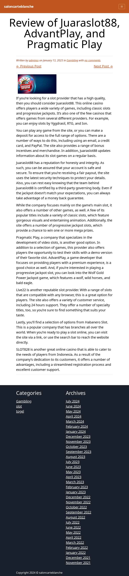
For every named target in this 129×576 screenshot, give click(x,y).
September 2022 (78, 512)
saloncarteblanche (19, 6)
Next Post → (103, 66)
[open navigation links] (122, 6)
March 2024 (75, 421)
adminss (34, 60)
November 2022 (78, 502)
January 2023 (76, 492)
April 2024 (73, 416)
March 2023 (75, 482)
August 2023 (75, 456)
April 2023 (73, 477)
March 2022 (75, 542)
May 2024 (73, 411)
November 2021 (78, 562)
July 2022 (72, 522)
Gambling (72, 60)
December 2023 (78, 436)
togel (20, 411)
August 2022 (75, 517)
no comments (92, 60)
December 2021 (78, 557)
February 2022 (77, 547)
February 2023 (77, 487)
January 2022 (76, 552)
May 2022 (73, 532)
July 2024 (72, 401)
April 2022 (73, 537)
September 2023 (78, 451)
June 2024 (73, 406)
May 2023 (73, 472)
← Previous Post (28, 66)
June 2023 (73, 466)
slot (19, 406)
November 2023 (78, 441)
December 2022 (78, 497)
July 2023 (72, 461)
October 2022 (76, 507)
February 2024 (77, 426)
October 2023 (76, 446)
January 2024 (76, 431)
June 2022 (73, 527)
